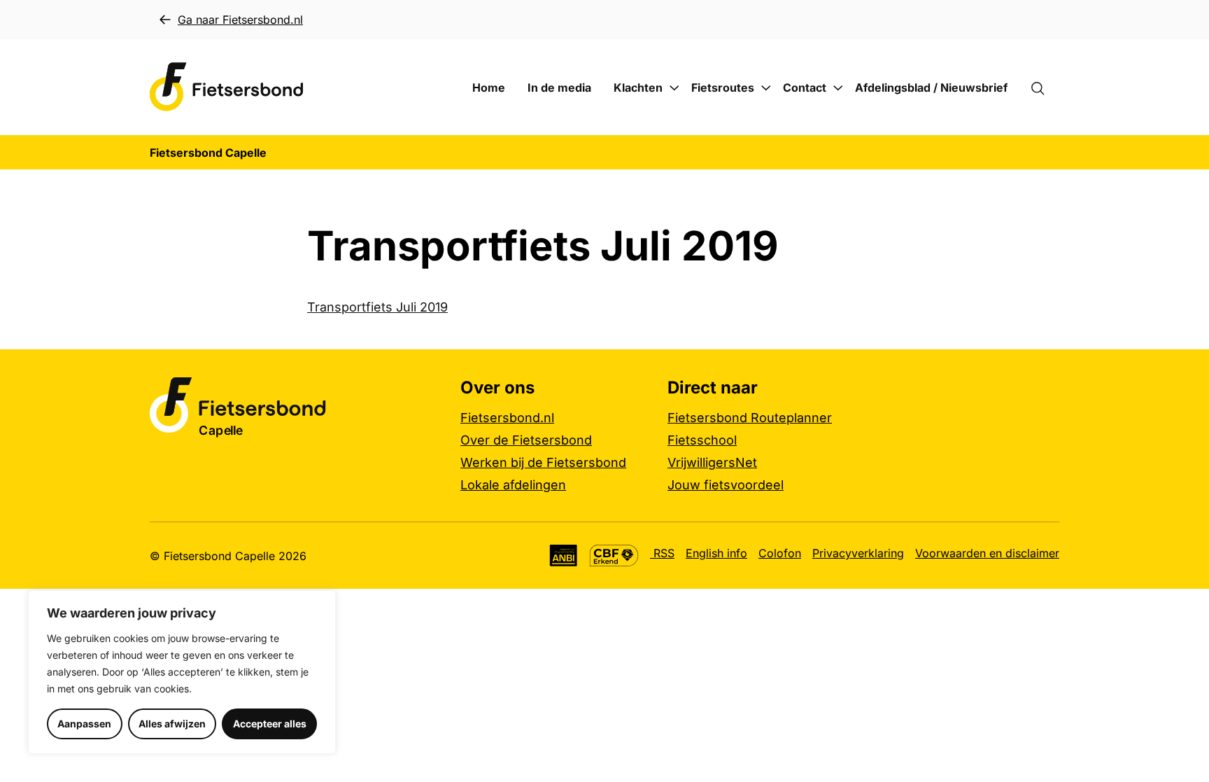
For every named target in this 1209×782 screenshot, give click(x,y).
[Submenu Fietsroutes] (766, 88)
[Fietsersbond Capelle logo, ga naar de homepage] (227, 87)
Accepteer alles (269, 723)
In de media (559, 88)
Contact (804, 88)
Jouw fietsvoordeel (725, 484)
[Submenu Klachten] (674, 88)
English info (716, 553)
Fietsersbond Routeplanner (749, 417)
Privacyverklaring (858, 553)
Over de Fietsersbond (526, 440)
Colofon (779, 553)
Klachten (638, 88)
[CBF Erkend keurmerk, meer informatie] (614, 555)
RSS (662, 553)
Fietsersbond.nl (507, 417)
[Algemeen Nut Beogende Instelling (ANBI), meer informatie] (563, 555)
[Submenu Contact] (838, 88)
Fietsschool (702, 440)
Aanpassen (84, 723)
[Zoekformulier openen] (1044, 87)
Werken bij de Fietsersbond (543, 462)
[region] (182, 672)
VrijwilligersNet (712, 462)
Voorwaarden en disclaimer (987, 553)
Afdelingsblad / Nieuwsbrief (931, 88)
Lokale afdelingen (513, 484)
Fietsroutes (722, 88)
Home (488, 88)
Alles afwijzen (172, 723)
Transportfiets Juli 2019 (377, 307)
